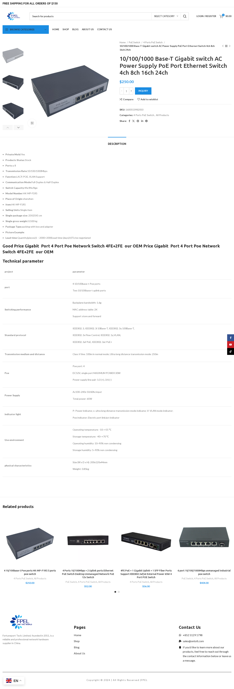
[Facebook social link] (129, 121)
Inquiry (143, 90)
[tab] (117, 142)
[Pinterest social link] (138, 121)
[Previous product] (223, 46)
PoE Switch (135, 42)
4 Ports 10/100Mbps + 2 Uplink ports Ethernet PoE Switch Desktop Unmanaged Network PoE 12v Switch (88, 574)
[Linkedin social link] (142, 121)
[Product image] (30, 540)
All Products (162, 115)
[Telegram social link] (146, 121)
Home (123, 42)
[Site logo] (13, 15)
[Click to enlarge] (32, 123)
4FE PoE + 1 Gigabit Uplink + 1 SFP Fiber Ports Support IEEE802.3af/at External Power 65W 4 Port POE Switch (146, 574)
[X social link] (133, 121)
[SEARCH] (185, 16)
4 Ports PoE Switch (153, 42)
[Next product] (229, 46)
